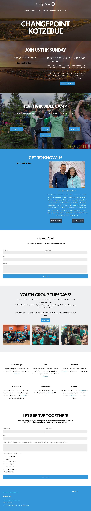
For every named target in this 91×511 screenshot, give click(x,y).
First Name (6, 250)
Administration (10, 472)
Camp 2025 (45, 129)
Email (4, 257)
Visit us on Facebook (67, 83)
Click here (64, 371)
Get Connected (30, 11)
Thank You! (45, 477)
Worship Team (10, 459)
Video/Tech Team (10, 456)
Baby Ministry (10, 467)
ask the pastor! (78, 220)
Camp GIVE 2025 (45, 135)
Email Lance (45, 320)
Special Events (10, 464)
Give (64, 11)
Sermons (59, 11)
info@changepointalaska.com (11, 500)
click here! (17, 374)
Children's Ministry (11, 469)
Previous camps (74, 129)
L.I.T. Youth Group (11, 461)
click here (50, 393)
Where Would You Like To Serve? (12, 454)
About (38, 11)
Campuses (44, 11)
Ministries (52, 11)
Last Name (48, 250)
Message (5, 263)
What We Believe (56, 220)
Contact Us (45, 276)
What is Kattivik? (16, 129)
